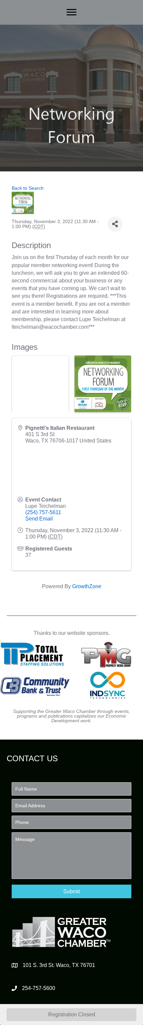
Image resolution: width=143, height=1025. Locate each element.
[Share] (114, 224)
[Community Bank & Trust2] (35, 685)
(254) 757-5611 (43, 512)
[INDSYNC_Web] (108, 685)
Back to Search (28, 188)
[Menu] (71, 12)
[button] (71, 891)
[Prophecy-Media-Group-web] (108, 654)
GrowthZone (86, 586)
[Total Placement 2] (35, 654)
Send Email (39, 519)
